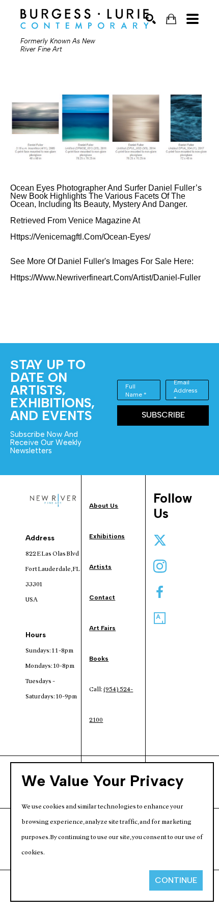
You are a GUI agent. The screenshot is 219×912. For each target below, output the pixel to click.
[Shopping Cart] (171, 19)
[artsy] (160, 618)
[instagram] (160, 566)
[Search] (151, 19)
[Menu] (192, 19)
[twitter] (160, 540)
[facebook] (160, 592)
